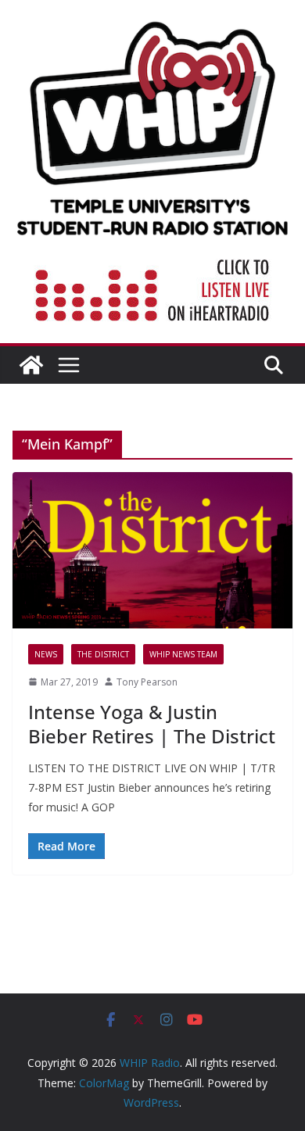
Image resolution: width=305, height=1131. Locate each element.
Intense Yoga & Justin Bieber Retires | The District (151, 724)
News (45, 654)
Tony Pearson (147, 682)
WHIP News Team (183, 654)
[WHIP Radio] (31, 365)
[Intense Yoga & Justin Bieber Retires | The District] (152, 550)
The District (103, 654)
